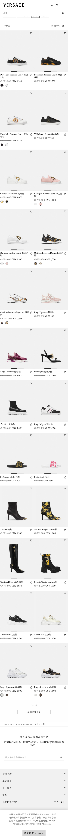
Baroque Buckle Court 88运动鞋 (48, 195)
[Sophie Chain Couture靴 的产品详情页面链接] (51, 558)
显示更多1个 (34, 712)
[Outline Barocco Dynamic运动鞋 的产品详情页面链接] (51, 230)
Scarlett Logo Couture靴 (45, 529)
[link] (8, 724)
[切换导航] (63, 5)
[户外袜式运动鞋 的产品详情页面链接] (17, 401)
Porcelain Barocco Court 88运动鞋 (14, 76)
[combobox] (34, 13)
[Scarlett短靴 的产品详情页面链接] (17, 506)
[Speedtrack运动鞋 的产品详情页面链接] (17, 611)
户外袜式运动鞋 (7, 424)
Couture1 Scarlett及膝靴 (11, 582)
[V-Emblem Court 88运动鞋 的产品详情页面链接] (51, 111)
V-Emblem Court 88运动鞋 (46, 134)
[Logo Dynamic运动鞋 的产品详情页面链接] (51, 289)
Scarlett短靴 (6, 529)
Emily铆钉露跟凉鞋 (43, 371)
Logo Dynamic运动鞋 (44, 312)
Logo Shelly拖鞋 (42, 477)
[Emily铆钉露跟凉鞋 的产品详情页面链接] (51, 348)
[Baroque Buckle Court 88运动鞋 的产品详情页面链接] (51, 170)
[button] (57, 5)
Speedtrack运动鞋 (8, 634)
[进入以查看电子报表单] (61, 757)
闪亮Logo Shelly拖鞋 (10, 477)
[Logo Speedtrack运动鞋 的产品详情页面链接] (17, 664)
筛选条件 (56, 26)
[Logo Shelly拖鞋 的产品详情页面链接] (51, 453)
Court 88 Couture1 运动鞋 (12, 193)
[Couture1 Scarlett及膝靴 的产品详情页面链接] (17, 558)
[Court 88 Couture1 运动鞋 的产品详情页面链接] (17, 170)
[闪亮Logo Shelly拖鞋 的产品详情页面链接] (17, 453)
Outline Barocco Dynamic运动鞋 (48, 254)
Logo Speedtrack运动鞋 (11, 687)
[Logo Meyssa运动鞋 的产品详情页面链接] (51, 401)
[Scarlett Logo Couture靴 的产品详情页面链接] (51, 506)
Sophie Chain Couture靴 (45, 582)
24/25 (34, 705)
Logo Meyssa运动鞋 (43, 424)
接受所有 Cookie (34, 833)
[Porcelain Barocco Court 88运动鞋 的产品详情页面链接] (17, 51)
